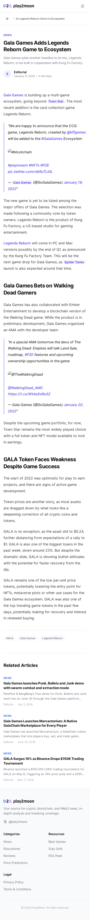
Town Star (56, 101)
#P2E (44, 165)
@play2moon (18, 821)
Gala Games (13, 95)
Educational (11, 848)
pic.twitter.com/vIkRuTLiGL (30, 171)
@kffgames (76, 132)
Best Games (57, 841)
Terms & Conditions (17, 889)
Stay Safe (55, 848)
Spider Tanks (74, 262)
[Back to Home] (7, 19)
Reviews (9, 856)
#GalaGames (51, 138)
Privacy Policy (13, 882)
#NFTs (34, 165)
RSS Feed (55, 856)
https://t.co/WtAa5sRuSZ (29, 394)
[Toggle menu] (83, 6)
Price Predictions (15, 863)
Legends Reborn (17, 243)
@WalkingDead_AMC (25, 388)
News (7, 35)
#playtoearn (18, 165)
